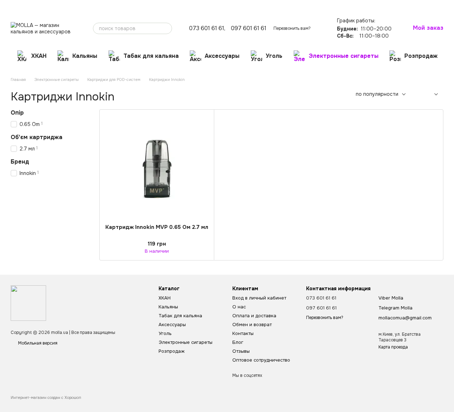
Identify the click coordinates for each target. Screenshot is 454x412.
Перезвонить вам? (292, 28)
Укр (330, 5)
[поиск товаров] (166, 28)
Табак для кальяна (151, 56)
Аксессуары (222, 56)
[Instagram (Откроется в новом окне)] (309, 5)
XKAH (38, 56)
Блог (142, 6)
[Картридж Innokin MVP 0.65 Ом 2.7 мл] (157, 167)
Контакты (122, 6)
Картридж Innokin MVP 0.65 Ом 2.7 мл (156, 227)
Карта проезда (393, 347)
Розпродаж (421, 56)
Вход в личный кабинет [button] (259, 298)
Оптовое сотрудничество (200, 6)
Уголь (274, 56)
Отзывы (160, 6)
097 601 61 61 (248, 28)
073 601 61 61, (207, 28)
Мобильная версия (37, 343)
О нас (16, 6)
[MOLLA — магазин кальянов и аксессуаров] (28, 303)
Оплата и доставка (47, 6)
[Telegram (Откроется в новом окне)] (317, 5)
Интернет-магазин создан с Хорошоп (46, 397)
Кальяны (84, 56)
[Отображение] (430, 95)
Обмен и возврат (90, 6)
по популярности (377, 94)
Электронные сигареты (343, 56)
